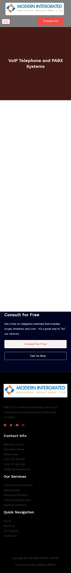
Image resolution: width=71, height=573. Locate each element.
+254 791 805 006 (14, 464)
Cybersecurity (12, 490)
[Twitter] (11, 425)
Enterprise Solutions (16, 495)
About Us (9, 526)
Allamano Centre (13, 444)
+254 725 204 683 (14, 459)
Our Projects (11, 531)
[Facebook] (5, 425)
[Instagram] (23, 425)
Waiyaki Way (11, 454)
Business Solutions (15, 505)
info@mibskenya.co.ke (17, 469)
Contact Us (10, 536)
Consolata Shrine (14, 449)
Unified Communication (17, 500)
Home (7, 521)
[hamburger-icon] (6, 21)
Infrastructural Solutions (18, 485)
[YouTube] (17, 425)
